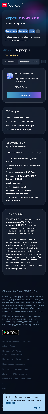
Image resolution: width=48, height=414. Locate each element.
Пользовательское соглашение (16, 341)
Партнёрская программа (13, 364)
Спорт (32, 31)
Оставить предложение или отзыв (18, 378)
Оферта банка (8, 346)
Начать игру (24, 95)
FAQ (4, 383)
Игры (6, 50)
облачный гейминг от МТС (27, 299)
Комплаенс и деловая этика (15, 369)
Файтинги (23, 31)
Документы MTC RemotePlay (15, 373)
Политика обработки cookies (15, 359)
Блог (4, 393)
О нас (4, 388)
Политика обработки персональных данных (12, 353)
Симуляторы (11, 31)
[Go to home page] (20, 4)
